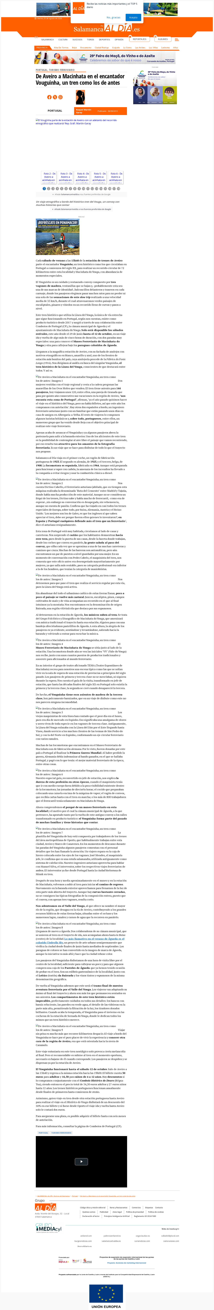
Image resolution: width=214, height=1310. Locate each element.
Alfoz (175, 48)
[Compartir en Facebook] (49, 97)
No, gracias (113, 17)
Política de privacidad (135, 1212)
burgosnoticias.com (83, 1241)
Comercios (136, 1207)
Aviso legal (117, 1212)
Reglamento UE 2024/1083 (145, 1216)
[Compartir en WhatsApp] (60, 97)
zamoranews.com (171, 1241)
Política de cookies (156, 1212)
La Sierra (127, 48)
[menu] (177, 40)
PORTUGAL (55, 110)
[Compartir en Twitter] (55, 97)
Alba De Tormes (61, 48)
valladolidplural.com (170, 1235)
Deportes (104, 40)
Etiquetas (149, 1207)
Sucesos (77, 40)
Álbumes (163, 39)
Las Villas (153, 48)
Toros (90, 40)
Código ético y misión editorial (92, 1207)
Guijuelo (116, 48)
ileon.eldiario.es (85, 1246)
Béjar (74, 48)
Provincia (42, 48)
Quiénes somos (88, 1212)
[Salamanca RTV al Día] (107, 27)
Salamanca (47, 40)
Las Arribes (140, 48)
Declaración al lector (91, 1216)
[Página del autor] (80, 97)
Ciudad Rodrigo (102, 48)
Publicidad (104, 1212)
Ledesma (165, 48)
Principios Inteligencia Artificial (117, 1216)
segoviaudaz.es (143, 1235)
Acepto (133, 17)
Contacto (159, 1207)
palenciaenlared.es (112, 1235)
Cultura (63, 40)
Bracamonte (85, 48)
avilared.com (86, 1235)
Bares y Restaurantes (118, 1207)
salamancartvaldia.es (111, 1241)
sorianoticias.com (142, 1241)
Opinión (119, 40)
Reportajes (139, 39)
